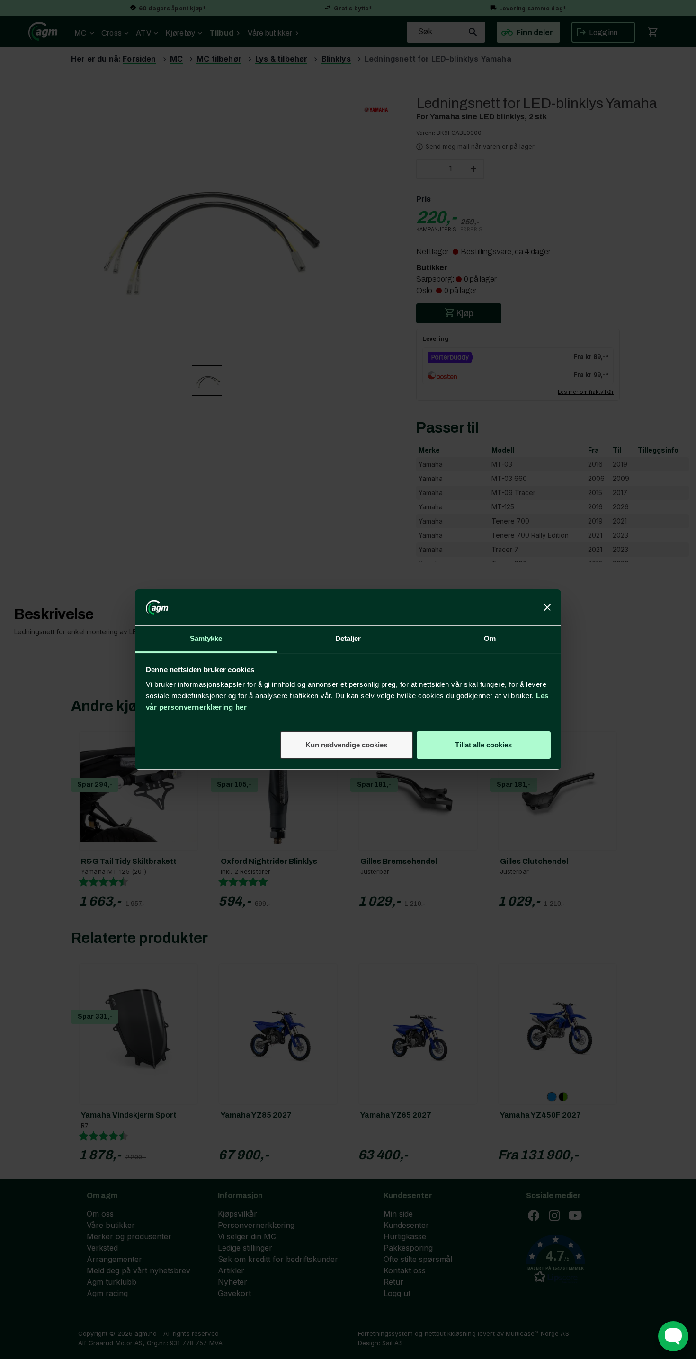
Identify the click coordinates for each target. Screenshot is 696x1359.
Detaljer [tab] (348, 638)
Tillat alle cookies (483, 745)
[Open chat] (673, 1336)
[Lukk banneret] (547, 607)
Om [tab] (490, 638)
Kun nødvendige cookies (346, 745)
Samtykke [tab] (206, 638)
